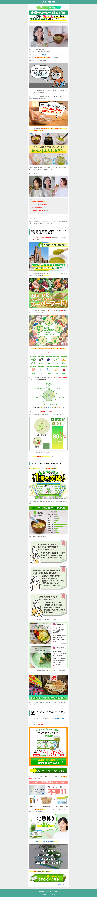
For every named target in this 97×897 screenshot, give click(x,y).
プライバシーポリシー (49, 891)
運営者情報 (41, 891)
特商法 (56, 891)
